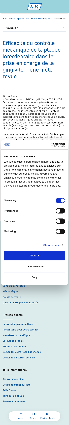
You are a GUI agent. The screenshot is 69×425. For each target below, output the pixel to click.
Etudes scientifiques (41, 18)
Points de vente (12, 297)
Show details (51, 245)
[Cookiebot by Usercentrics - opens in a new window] (50, 145)
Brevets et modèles (14, 401)
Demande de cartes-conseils (19, 357)
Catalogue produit (13, 340)
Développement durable (16, 384)
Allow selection (35, 266)
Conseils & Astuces (14, 285)
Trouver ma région (13, 379)
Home (6, 18)
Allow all (34, 255)
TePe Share (9, 390)
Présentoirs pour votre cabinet (20, 329)
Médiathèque (10, 291)
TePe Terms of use (13, 395)
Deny (34, 277)
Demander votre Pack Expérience (22, 351)
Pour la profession (20, 18)
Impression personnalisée (18, 324)
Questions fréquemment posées (21, 302)
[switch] (60, 210)
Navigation (12, 28)
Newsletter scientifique (16, 335)
